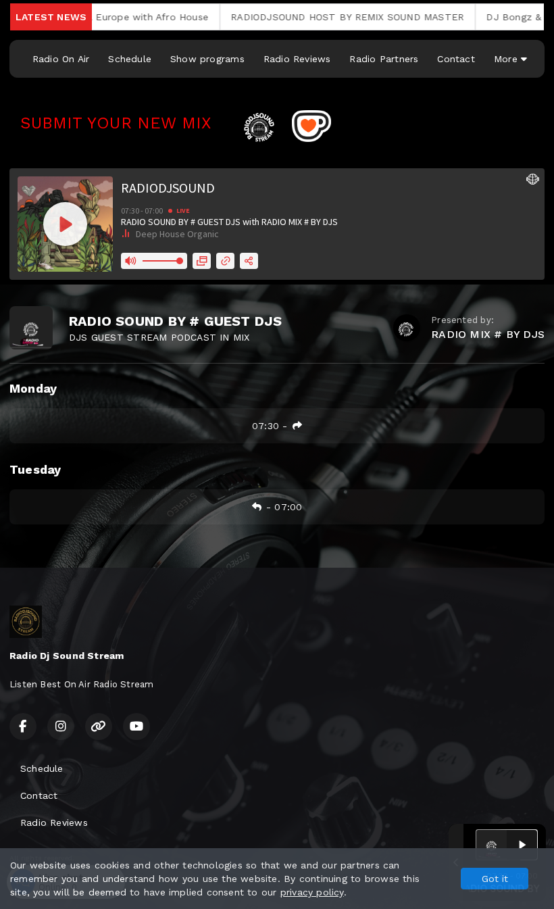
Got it (495, 878)
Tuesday (35, 469)
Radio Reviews (297, 58)
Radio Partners (383, 58)
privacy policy (312, 892)
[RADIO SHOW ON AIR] (290, 125)
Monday (33, 388)
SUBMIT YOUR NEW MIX (121, 123)
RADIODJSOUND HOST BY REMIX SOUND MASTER (307, 16)
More (507, 58)
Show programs (207, 58)
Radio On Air (61, 58)
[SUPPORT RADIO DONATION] (311, 125)
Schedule (129, 58)
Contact (455, 58)
